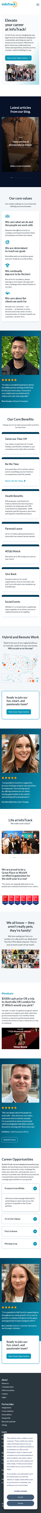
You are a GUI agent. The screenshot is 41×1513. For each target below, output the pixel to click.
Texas (20, 137)
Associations (7, 1414)
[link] (10, 4)
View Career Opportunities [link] (17, 58)
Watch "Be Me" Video (14, 481)
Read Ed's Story (10, 1140)
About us (5, 1383)
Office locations (8, 1390)
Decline (20, 1503)
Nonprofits (6, 1418)
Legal (4, 1397)
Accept (20, 1497)
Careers (5, 1394)
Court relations (7, 1411)
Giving (4, 1425)
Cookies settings (20, 1491)
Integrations (6, 1407)
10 (31, 857)
